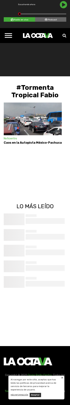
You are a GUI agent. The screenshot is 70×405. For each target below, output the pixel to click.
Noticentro (10, 138)
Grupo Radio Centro (40, 375)
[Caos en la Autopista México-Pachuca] (33, 119)
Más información (19, 395)
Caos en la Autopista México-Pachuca (33, 142)
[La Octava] (38, 35)
